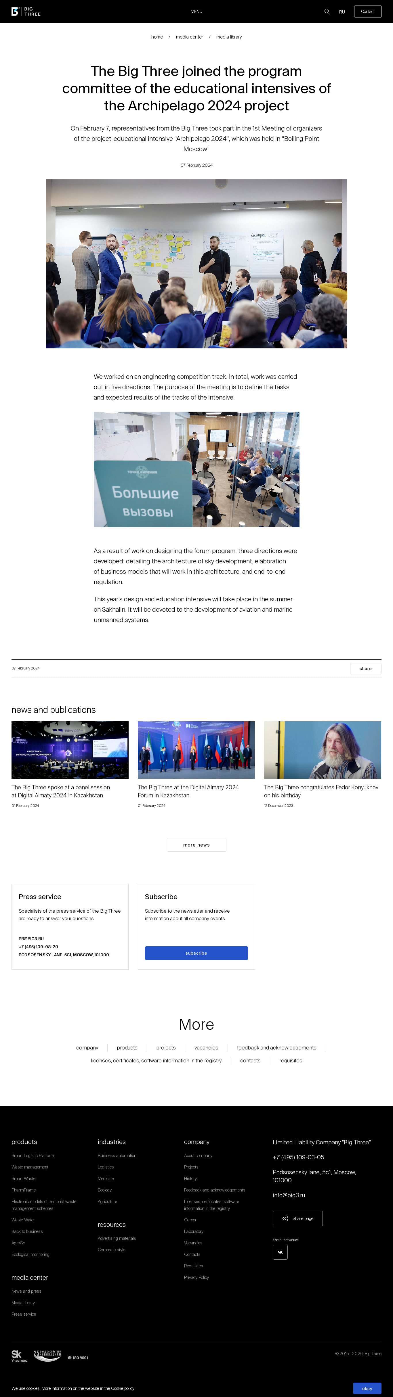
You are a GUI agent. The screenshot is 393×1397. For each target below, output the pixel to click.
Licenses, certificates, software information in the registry (156, 1061)
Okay (367, 1388)
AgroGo (18, 1242)
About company (198, 1155)
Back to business (27, 1231)
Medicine (106, 1178)
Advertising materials (117, 1238)
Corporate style (111, 1249)
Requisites (290, 1061)
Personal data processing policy (353, 1360)
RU (342, 11)
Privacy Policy (196, 1277)
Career (190, 1219)
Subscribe (196, 953)
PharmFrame (24, 1189)
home (157, 36)
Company (87, 1048)
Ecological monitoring (30, 1254)
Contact (368, 11)
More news (196, 844)
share (366, 668)
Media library (229, 36)
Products (127, 1048)
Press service (24, 1314)
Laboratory (193, 1231)
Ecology (105, 1189)
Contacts (250, 1061)
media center (189, 36)
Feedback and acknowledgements (276, 1048)
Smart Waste (23, 1178)
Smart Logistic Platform (33, 1155)
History (190, 1178)
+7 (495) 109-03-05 (298, 1157)
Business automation (117, 1155)
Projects (166, 1048)
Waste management (30, 1166)
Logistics (106, 1166)
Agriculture (107, 1201)
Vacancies (206, 1048)
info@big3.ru (289, 1195)
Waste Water (23, 1219)
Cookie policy (122, 1388)
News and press (26, 1291)
